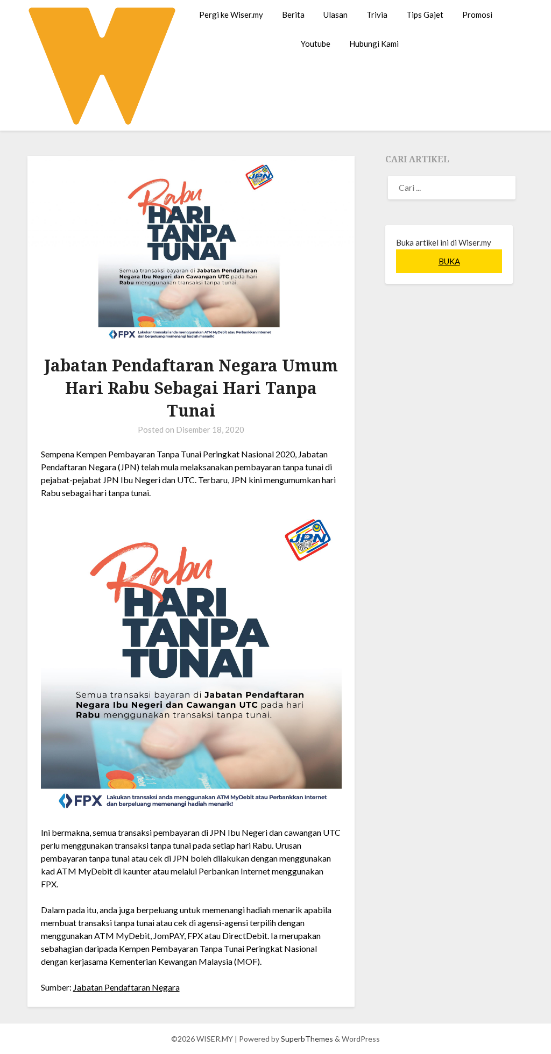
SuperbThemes (307, 1038)
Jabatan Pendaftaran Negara (126, 987)
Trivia (376, 14)
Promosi (477, 14)
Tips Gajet (424, 14)
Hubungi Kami (374, 43)
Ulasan (335, 14)
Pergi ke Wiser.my (231, 14)
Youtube (315, 43)
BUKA (449, 261)
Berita (293, 14)
